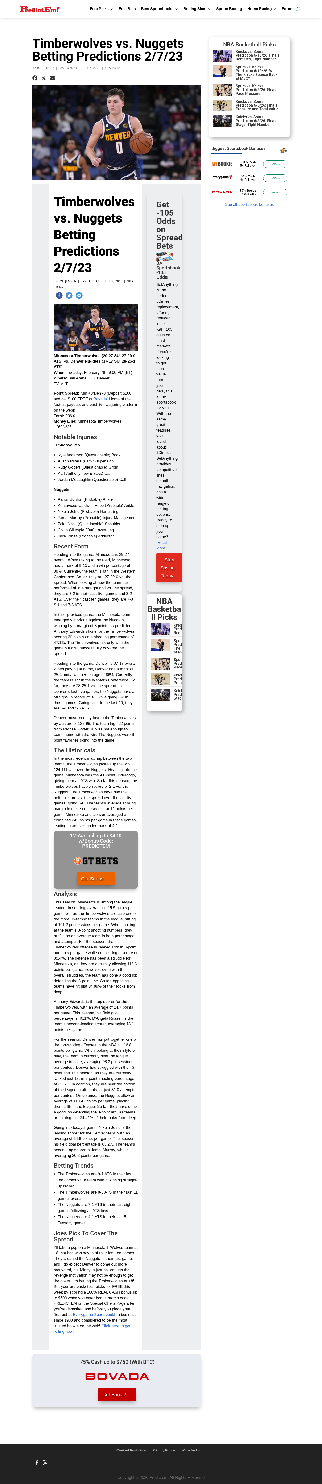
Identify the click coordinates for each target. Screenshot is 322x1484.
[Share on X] (43, 78)
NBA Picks (112, 68)
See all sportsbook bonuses (249, 204)
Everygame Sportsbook (93, 1314)
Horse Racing (259, 9)
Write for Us (191, 1450)
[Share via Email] (52, 78)
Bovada (100, 399)
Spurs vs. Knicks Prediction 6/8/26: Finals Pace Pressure (256, 90)
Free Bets (127, 9)
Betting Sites (194, 9)
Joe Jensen (46, 68)
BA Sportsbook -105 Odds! (168, 270)
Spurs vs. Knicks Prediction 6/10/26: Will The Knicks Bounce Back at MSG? (256, 73)
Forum (287, 9)
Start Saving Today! (168, 567)
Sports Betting (229, 9)
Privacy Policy (164, 1450)
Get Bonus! (93, 878)
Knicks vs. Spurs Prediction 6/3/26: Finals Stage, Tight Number (256, 121)
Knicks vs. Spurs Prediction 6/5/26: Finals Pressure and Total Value (257, 105)
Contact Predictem (131, 1450)
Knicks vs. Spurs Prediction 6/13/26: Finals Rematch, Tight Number (257, 55)
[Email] (79, 296)
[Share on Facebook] (34, 78)
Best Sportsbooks (157, 9)
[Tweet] (69, 296)
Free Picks (99, 9)
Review (275, 164)
